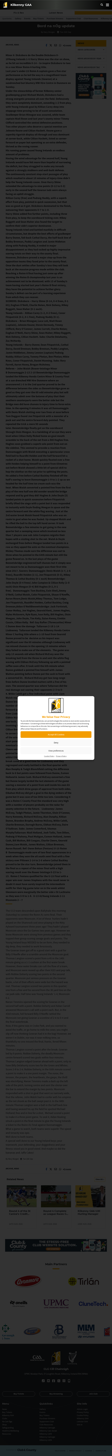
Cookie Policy (49, 756)
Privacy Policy (61, 756)
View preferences (56, 750)
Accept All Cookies (56, 734)
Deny (56, 742)
